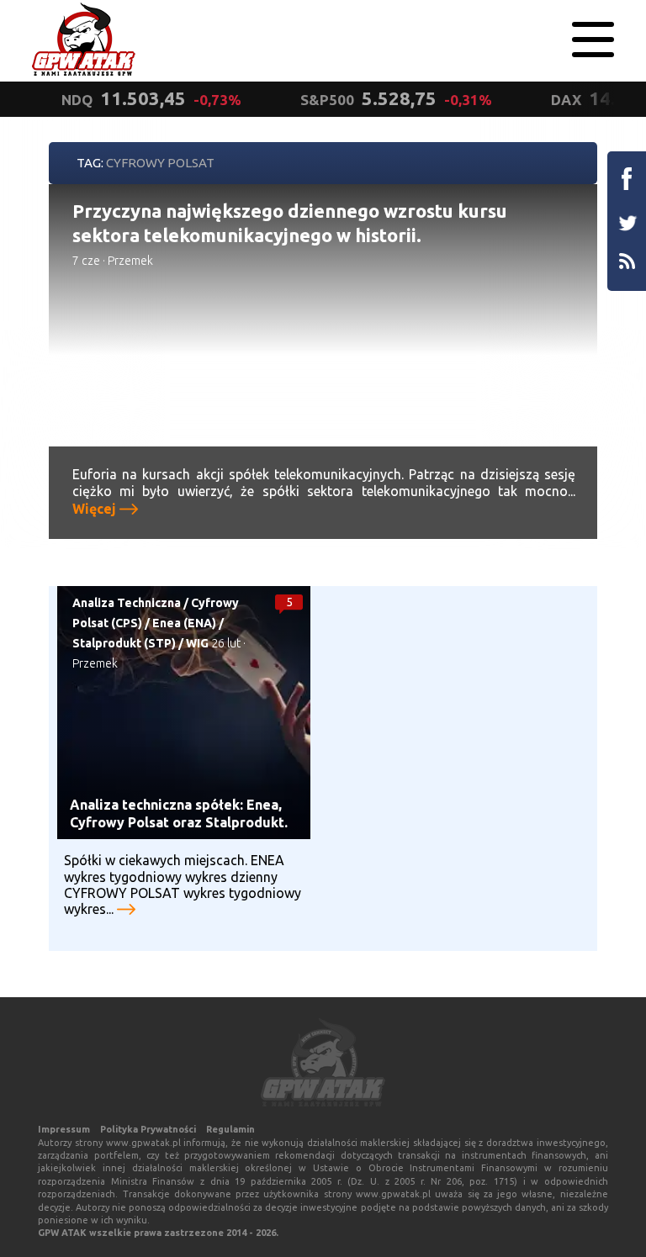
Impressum (64, 1129)
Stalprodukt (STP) (124, 643)
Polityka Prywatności (148, 1129)
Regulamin (230, 1129)
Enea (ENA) (184, 623)
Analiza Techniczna (126, 603)
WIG (197, 643)
